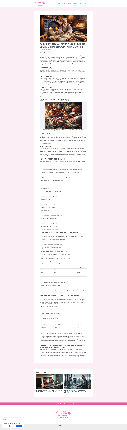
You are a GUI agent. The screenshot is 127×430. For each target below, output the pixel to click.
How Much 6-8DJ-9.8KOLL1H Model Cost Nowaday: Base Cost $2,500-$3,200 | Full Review (49, 391)
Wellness (81, 3)
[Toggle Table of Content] (50, 53)
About (86, 3)
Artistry (63, 3)
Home (59, 3)
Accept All (19, 425)
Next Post (90, 366)
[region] (13, 423)
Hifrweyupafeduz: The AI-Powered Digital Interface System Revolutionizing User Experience (75, 391)
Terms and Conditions (64, 403)
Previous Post (37, 366)
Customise (6, 425)
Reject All (13, 425)
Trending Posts (42, 49)
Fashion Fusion (75, 3)
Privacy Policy (57, 403)
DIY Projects (68, 3)
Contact (90, 3)
